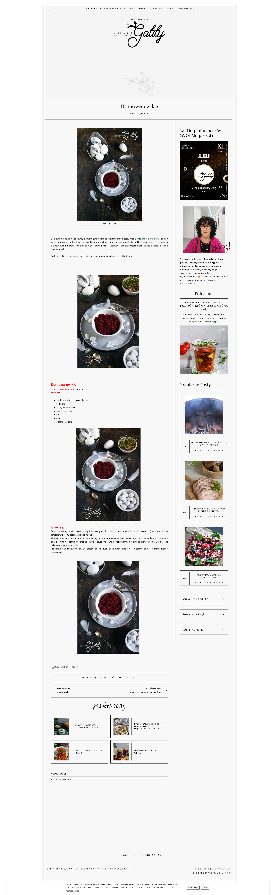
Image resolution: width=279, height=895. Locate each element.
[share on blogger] (127, 677)
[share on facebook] (114, 677)
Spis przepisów (186, 8)
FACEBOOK (129, 855)
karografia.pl (222, 869)
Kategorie (90, 8)
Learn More (193, 888)
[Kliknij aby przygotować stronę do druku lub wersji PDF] (65, 668)
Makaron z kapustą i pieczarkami (146, 692)
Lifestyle (141, 8)
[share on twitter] (120, 677)
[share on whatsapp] (134, 677)
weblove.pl (224, 873)
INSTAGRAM (153, 855)
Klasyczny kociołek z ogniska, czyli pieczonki (209, 443)
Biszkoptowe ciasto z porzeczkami (209, 576)
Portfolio (171, 8)
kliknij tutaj (126, 256)
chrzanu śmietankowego (149, 238)
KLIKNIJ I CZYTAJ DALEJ (209, 450)
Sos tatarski (63, 692)
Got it (205, 888)
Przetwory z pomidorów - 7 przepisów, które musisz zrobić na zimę (204, 306)
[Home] (49, 11)
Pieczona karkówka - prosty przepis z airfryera (209, 510)
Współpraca (156, 8)
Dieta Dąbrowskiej (110, 8)
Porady (128, 8)
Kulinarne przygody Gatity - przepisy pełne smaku (97, 869)
